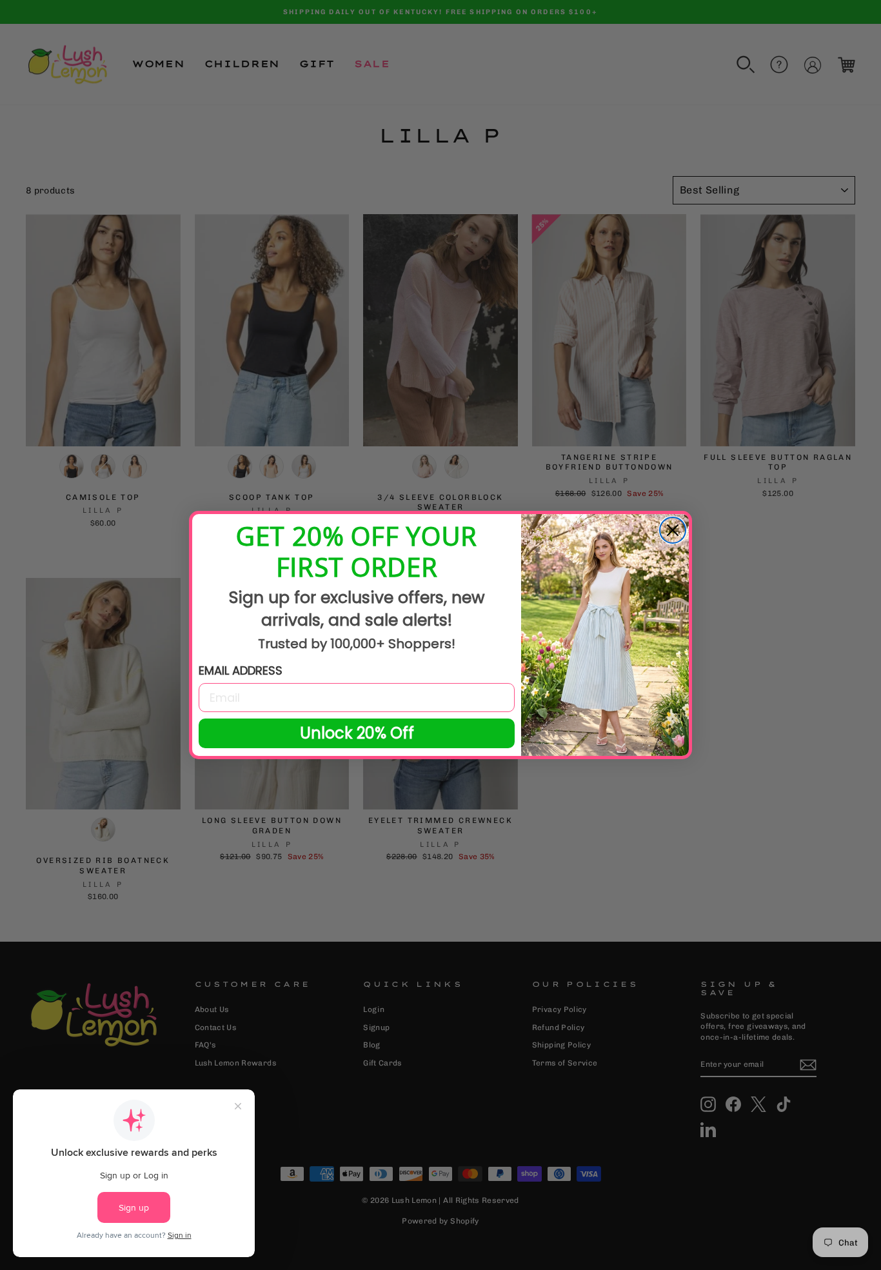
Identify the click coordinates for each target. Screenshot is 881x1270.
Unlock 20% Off (357, 733)
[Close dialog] (673, 530)
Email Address (240, 670)
